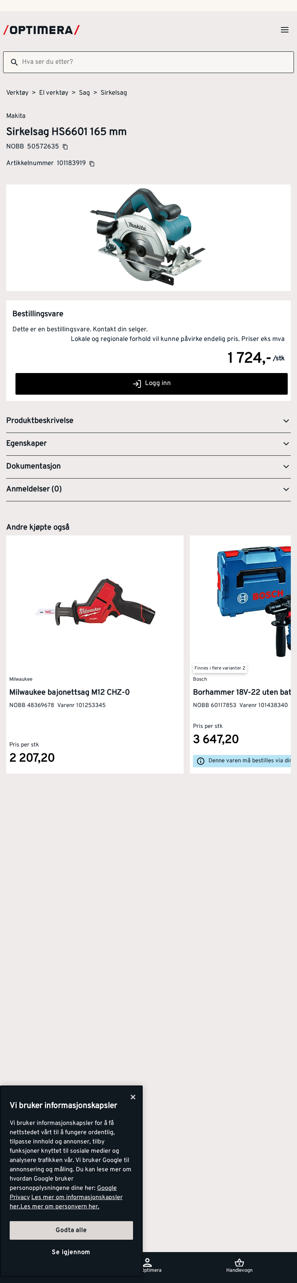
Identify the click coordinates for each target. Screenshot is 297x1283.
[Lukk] (133, 1097)
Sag (84, 93)
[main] (71, 1181)
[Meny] (284, 29)
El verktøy (53, 93)
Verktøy (17, 93)
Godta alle (71, 1230)
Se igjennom (71, 1252)
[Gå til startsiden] (41, 30)
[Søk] (11, 62)
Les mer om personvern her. (59, 1207)
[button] (148, 421)
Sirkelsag (114, 93)
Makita (16, 116)
